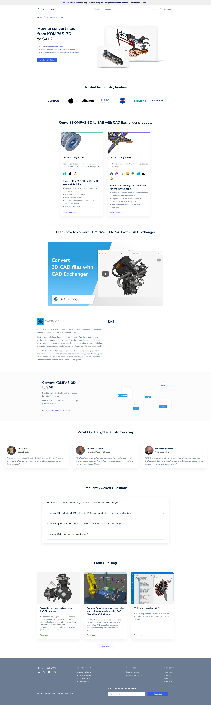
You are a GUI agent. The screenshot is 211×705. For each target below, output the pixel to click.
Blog (166, 678)
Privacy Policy (63, 694)
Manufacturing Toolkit (83, 672)
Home (39, 17)
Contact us (168, 682)
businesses (74, 52)
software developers (66, 49)
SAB (111, 321)
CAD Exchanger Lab (82, 682)
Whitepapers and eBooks (134, 675)
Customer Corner (167, 9)
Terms (71, 694)
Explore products (47, 60)
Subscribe (158, 694)
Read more (105, 646)
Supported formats (132, 672)
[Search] (154, 9)
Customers (168, 672)
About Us (167, 675)
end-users (59, 46)
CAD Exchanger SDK (83, 678)
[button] (105, 502)
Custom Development (83, 675)
